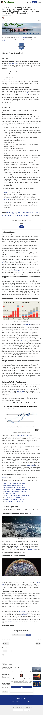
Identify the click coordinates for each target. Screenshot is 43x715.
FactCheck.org (7, 192)
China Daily (22, 340)
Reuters (4, 262)
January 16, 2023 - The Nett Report (8, 668)
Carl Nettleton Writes (9, 17)
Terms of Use (27, 689)
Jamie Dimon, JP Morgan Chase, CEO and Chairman (16, 491)
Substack (16, 712)
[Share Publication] (30, 2)
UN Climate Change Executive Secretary (21, 270)
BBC (26, 280)
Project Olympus (32, 549)
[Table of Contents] (1, 357)
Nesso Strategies (13, 63)
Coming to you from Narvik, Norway (11, 667)
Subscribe (34, 2)
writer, (20, 611)
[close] (31, 674)
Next (37, 643)
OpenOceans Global (12, 621)
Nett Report (23, 37)
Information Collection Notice (21, 690)
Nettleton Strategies (27, 614)
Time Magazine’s (23, 238)
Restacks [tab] (9, 651)
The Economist (27, 324)
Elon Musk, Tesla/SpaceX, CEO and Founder (14, 483)
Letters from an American (30, 597)
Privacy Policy (29, 690)
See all (4, 691)
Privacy (21, 707)
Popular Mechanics (27, 92)
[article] (21, 669)
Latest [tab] (6, 664)
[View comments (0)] (6, 21)
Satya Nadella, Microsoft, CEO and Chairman (14, 487)
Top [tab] (3, 664)
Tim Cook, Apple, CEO (9, 493)
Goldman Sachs (20, 391)
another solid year (31, 465)
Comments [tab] (5, 651)
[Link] (1, 53)
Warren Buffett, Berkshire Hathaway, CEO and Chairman (17, 489)
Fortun (17, 547)
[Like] (3, 21)
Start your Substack (18, 710)
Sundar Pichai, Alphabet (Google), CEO (13, 501)
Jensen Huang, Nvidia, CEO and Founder (13, 485)
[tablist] (6, 651)
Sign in (39, 2)
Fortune (4, 477)
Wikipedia (6, 199)
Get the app (27, 710)
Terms (24, 707)
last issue (7, 116)
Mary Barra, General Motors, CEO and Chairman (15, 499)
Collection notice (29, 707)
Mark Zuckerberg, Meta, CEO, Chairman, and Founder (16, 495)
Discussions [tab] (10, 664)
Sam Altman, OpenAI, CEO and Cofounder (14, 497)
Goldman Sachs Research (24, 435)
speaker (24, 611)
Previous (6, 643)
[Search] (28, 2)
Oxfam (4, 364)
